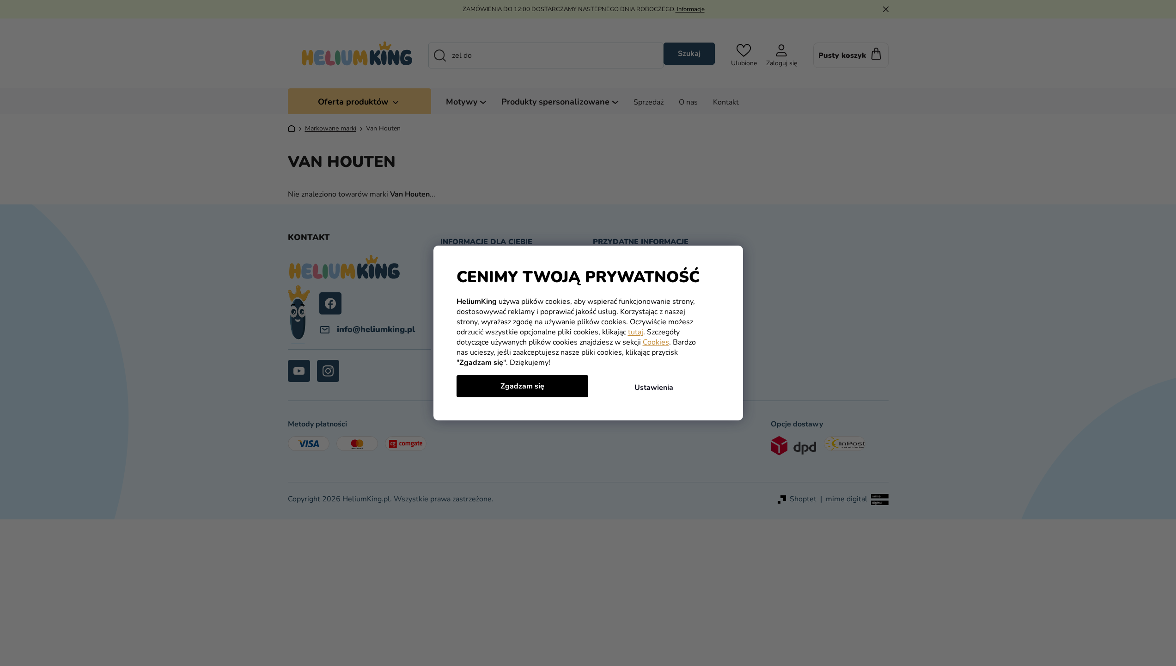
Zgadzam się (522, 386)
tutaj (635, 332)
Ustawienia (653, 387)
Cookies (656, 342)
